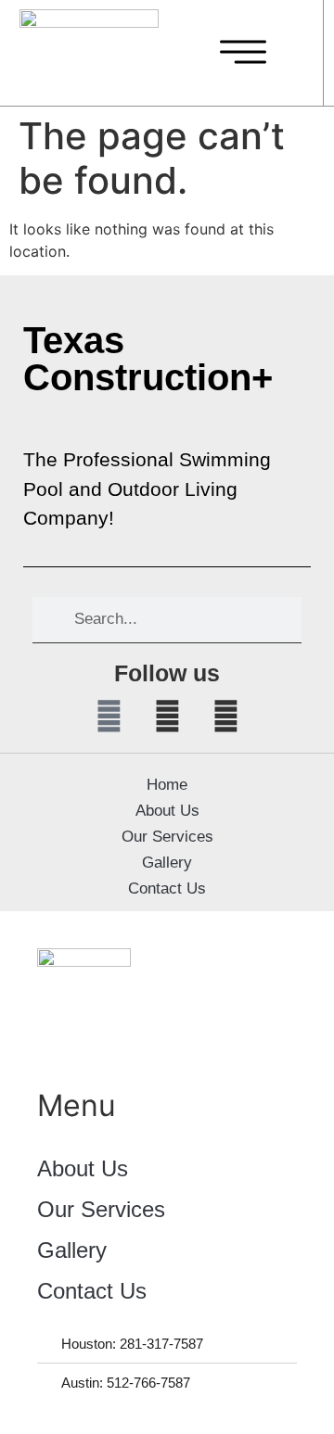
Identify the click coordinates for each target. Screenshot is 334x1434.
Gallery (167, 862)
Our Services (167, 836)
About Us (167, 810)
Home (167, 784)
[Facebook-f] (108, 716)
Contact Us (167, 888)
